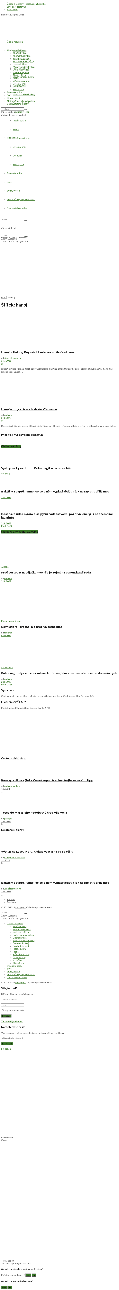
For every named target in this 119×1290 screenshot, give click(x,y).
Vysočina (17, 86)
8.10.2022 (6, 635)
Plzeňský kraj (19, 75)
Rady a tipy (12, 9)
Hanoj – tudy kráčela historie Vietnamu (29, 409)
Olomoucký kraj (21, 69)
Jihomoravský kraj (22, 55)
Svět (9, 95)
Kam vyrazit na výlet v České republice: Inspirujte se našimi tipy (47, 780)
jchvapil (8, 818)
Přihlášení (6, 1049)
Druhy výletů (13, 97)
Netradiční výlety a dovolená (21, 100)
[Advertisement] (59, 273)
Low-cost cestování (16, 6)
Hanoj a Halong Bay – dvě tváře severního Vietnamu (38, 352)
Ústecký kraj (19, 83)
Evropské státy (14, 92)
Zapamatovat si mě (14, 1010)
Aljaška (5, 566)
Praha (16, 78)
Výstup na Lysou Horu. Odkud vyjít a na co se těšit (37, 468)
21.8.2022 (6, 417)
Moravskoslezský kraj (24, 94)
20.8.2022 (6, 681)
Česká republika (15, 41)
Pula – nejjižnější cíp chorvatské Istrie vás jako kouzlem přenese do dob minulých (59, 673)
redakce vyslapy (12, 786)
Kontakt (11, 899)
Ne (34, 1275)
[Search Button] (25, 109)
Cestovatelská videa (17, 103)
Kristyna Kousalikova (14, 857)
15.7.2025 (6, 360)
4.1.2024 (5, 788)
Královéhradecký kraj (23, 76)
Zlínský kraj (18, 89)
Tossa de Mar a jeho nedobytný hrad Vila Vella (34, 812)
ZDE (49, 707)
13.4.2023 (6, 821)
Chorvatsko (7, 667)
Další (9, 526)
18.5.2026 (6, 497)
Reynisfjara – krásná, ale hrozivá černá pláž (31, 627)
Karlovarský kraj (21, 58)
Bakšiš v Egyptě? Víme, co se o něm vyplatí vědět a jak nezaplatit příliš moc (55, 491)
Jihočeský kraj (20, 52)
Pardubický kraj (21, 111)
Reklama (11, 902)
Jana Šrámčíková (12, 888)
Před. (3, 526)
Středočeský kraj (21, 80)
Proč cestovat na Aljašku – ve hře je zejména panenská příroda (46, 572)
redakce (8, 415)
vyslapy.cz (20, 907)
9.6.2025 (5, 474)
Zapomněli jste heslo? (12, 1021)
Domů (4, 297)
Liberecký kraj (20, 64)
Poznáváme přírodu (10, 620)
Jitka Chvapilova (12, 357)
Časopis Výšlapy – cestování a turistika (26, 3)
